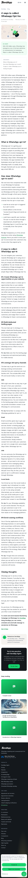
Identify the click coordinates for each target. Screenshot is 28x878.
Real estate (4, 824)
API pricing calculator (6, 840)
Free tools (3, 831)
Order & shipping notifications (9, 802)
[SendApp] (6, 2)
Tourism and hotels (6, 821)
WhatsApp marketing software (9, 779)
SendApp (3, 9)
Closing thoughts (7, 68)
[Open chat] (23, 873)
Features (3, 770)
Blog (8, 9)
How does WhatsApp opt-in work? (12, 64)
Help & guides (4, 843)
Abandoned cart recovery (7, 793)
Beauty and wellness (6, 819)
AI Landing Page (5, 774)
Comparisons (4, 836)
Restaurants (4, 814)
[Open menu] (25, 2)
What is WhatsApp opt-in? (10, 62)
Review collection (5, 798)
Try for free (14, 666)
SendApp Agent (5, 765)
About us (3, 845)
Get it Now (4, 629)
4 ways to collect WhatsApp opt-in (12, 66)
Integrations (4, 772)
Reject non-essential (14, 869)
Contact (3, 847)
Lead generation (5, 800)
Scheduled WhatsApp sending (9, 786)
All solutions (4, 805)
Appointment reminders (7, 795)
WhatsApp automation (7, 784)
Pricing (3, 767)
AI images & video (5, 777)
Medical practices (5, 817)
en (20, 2)
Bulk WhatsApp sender (7, 781)
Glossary (3, 833)
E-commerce (4, 812)
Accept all (14, 864)
